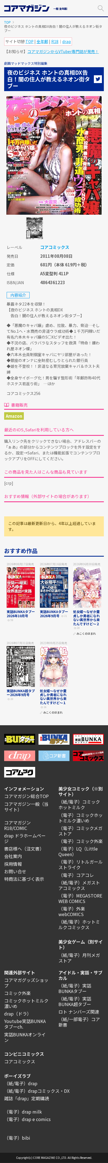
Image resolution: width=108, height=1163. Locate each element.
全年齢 (42, 41)
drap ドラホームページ (25, 838)
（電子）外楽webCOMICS (71, 911)
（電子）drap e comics (27, 1119)
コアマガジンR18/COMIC (17, 825)
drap (66, 41)
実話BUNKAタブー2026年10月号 (21, 613)
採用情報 (13, 864)
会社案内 (13, 856)
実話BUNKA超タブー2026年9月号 (21, 692)
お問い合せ (15, 871)
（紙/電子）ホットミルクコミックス (79, 924)
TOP (7, 22)
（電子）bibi (17, 1137)
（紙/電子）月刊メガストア (79, 958)
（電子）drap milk (23, 1111)
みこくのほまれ (86, 634)
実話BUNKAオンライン (25, 1037)
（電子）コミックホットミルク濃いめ (80, 818)
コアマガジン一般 (22, 804)
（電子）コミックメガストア (80, 831)
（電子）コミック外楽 (80, 841)
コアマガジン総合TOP (26, 796)
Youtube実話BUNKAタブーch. (25, 1024)
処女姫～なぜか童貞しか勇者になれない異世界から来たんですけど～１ (53, 696)
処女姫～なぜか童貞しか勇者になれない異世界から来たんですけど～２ (86, 617)
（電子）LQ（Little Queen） (78, 851)
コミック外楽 (17, 993)
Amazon (14, 416)
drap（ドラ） (17, 1013)
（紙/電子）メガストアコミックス (79, 885)
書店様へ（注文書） (24, 848)
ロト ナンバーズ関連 (78, 1011)
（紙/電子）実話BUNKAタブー (74, 988)
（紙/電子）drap (20, 1083)
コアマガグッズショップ (26, 983)
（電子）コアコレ (76, 875)
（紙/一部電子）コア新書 (79, 1022)
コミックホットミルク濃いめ (26, 1003)
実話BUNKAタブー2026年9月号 (54, 613)
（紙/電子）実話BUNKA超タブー (74, 1001)
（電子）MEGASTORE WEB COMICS (80, 898)
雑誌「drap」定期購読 (26, 1098)
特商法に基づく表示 (24, 879)
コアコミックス (54, 247)
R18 (54, 41)
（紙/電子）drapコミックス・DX (37, 1090)
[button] (101, 7)
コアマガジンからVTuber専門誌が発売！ (63, 51)
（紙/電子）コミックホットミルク (79, 804)
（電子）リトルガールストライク (80, 864)
